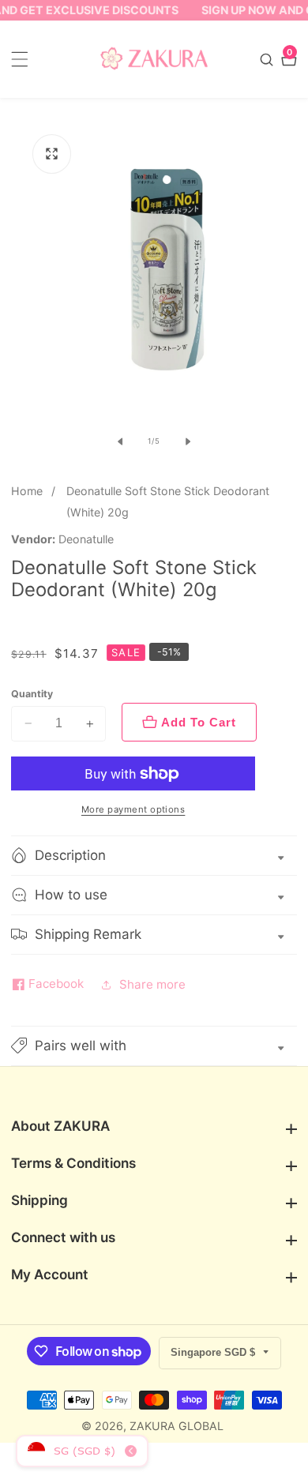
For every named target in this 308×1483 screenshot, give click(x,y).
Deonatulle (86, 539)
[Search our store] (268, 59)
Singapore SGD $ (214, 1352)
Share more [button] (152, 984)
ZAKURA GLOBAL (176, 1426)
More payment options (133, 809)
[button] (154, 1046)
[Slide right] (188, 441)
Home (27, 490)
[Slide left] (120, 441)
